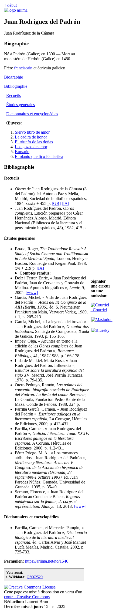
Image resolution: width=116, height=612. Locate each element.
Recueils (13, 95)
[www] (32, 292)
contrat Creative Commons (27, 596)
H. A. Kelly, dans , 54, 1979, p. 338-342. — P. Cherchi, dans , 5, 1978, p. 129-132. (50, 273)
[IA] (65, 203)
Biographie (13, 77)
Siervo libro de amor (32, 132)
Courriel (99, 309)
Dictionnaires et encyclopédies (32, 113)
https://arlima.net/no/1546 (46, 561)
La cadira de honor (31, 137)
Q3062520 (35, 577)
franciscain (23, 68)
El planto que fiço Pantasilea (39, 156)
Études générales (20, 104)
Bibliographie (15, 86)
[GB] (56, 203)
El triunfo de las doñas (34, 142)
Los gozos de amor (31, 146)
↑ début (10, 5)
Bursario (22, 151)
